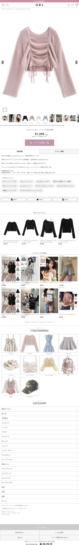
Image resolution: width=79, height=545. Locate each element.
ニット (13, 8)
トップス (8, 8)
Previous (24, 322)
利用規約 (26, 541)
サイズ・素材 (59, 151)
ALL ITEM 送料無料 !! (39, 1)
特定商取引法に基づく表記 (44, 541)
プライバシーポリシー (33, 541)
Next (54, 322)
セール (8, 514)
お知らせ (20, 537)
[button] (3, 62)
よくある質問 (59, 532)
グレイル (3, 8)
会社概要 (53, 541)
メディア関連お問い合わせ (59, 537)
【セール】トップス (16, 513)
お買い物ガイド (19, 532)
